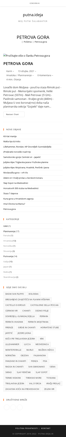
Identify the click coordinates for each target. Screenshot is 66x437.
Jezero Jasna (24, 333)
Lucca (27, 344)
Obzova (25, 355)
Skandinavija (9, 277)
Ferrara (44, 316)
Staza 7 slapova (10, 193)
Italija (5, 261)
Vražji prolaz (53, 383)
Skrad (8, 372)
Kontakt (45, 428)
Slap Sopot (42, 372)
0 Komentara (44, 75)
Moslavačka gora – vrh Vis (15, 172)
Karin (9, 71)
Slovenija (7, 251)
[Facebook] (6, 407)
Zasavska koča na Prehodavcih (22, 389)
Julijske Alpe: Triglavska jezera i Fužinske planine (25, 162)
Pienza (34, 361)
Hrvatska (11, 75)
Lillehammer (12, 344)
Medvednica (42, 344)
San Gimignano (36, 366)
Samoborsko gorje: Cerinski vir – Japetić (22, 157)
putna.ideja (33, 14)
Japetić (9, 333)
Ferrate (6, 235)
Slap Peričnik (24, 372)
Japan (6, 266)
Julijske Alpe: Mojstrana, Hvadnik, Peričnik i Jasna (26, 167)
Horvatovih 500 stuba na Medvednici (20, 188)
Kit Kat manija (9, 136)
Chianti (26, 310)
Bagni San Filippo (14, 294)
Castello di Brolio (15, 305)
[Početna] (20, 41)
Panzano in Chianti (15, 361)
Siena (52, 366)
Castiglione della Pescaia (44, 305)
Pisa (45, 361)
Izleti (5, 226)
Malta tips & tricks (11, 141)
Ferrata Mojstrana (38, 322)
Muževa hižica (46, 350)
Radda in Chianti (14, 366)
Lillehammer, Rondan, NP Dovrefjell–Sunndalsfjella (27, 146)
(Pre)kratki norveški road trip (17, 151)
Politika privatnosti (26, 428)
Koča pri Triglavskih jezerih (20, 338)
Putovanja (8, 256)
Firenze (9, 327)
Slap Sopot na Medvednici (15, 183)
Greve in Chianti (26, 327)
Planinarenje (25, 75)
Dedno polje (42, 310)
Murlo (29, 350)
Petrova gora (41, 41)
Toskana (51, 378)
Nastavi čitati (15, 115)
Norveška (7, 245)
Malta (6, 271)
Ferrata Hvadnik (14, 322)
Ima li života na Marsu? (14, 203)
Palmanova (40, 355)
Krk (42, 338)
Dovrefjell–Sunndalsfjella (20, 316)
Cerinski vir (11, 310)
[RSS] (20, 407)
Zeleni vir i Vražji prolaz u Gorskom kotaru (23, 177)
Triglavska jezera (14, 383)
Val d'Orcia (35, 383)
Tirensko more (33, 378)
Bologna (33, 294)
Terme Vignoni (13, 378)
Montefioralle (13, 350)
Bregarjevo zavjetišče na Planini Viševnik (27, 299)
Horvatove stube (50, 327)
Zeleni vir (49, 389)
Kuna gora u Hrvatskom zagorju (18, 198)
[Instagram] (13, 407)
